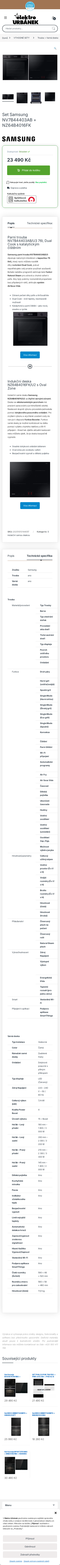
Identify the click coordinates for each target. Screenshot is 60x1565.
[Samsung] (27, 138)
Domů (5, 38)
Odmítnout (30, 1546)
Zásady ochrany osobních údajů (36, 1561)
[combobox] (25, 28)
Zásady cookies (15, 1561)
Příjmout (30, 1538)
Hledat (53, 28)
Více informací (30, 355)
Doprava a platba (18, 188)
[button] (55, 1512)
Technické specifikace (40, 223)
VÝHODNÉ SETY (21, 38)
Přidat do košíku (31, 170)
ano (29, 575)
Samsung (32, 570)
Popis (11, 223)
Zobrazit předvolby (30, 1554)
